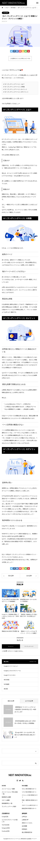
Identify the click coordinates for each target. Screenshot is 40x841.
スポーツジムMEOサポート (30, 805)
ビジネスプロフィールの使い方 (9, 820)
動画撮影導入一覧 (7, 803)
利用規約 (24, 829)
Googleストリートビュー (11, 666)
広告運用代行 (6, 813)
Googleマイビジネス (9, 675)
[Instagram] (17, 780)
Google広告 (5, 816)
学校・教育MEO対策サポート (30, 801)
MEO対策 (5, 12)
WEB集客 (6, 684)
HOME (4, 785)
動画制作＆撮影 (6, 797)
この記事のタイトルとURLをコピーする (20, 58)
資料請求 (24, 813)
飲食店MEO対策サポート (29, 808)
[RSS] (22, 780)
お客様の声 (25, 819)
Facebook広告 (5, 831)
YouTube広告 (5, 825)
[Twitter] (20, 780)
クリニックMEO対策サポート (30, 796)
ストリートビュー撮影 (8, 789)
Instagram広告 (6, 828)
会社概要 (24, 826)
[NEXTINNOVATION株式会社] (13, 3)
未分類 (6, 689)
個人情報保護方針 (27, 832)
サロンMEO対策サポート (29, 789)
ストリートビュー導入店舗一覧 (9, 793)
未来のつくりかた (27, 823)
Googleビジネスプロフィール (12, 670)
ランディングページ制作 (9, 806)
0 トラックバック (29, 646)
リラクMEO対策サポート (29, 792)
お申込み (24, 816)
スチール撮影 (6, 800)
